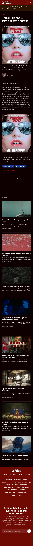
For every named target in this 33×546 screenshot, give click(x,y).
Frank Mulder (11, 74)
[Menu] (30, 2)
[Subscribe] (29, 531)
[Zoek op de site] (28, 2)
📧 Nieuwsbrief (20, 166)
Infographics (9, 484)
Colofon (5, 474)
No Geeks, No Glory (22, 492)
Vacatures (13, 474)
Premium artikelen (13, 489)
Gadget (20, 482)
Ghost (19, 495)
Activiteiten (17, 479)
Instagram (9, 479)
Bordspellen (5, 482)
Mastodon (14, 477)
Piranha (14, 170)
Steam (27, 477)
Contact (20, 474)
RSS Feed (27, 474)
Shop (20, 477)
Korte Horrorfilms (9, 487)
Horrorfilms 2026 (10, 492)
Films (3, 14)
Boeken (25, 479)
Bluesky (7, 477)
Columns (23, 489)
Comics (13, 482)
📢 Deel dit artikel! (8, 166)
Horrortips (28, 482)
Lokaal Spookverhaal (23, 487)
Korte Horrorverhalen (21, 484)
